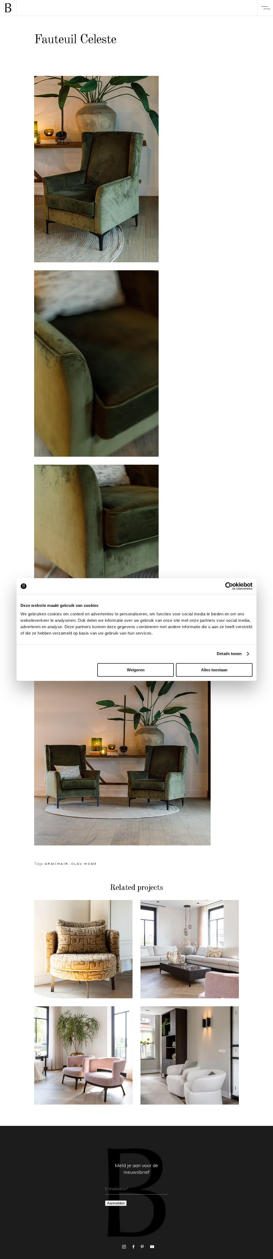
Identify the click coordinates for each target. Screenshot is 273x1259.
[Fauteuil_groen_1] (136, 752)
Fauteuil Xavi (83, 952)
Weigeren (135, 670)
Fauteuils (83, 942)
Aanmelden (116, 1203)
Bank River (190, 952)
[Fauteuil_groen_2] (136, 169)
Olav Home (84, 864)
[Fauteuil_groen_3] (136, 363)
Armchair (56, 864)
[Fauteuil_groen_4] (136, 558)
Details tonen (229, 653)
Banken (190, 942)
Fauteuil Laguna (83, 1058)
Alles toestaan (214, 670)
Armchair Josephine (190, 1058)
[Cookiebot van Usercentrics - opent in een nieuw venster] (229, 586)
